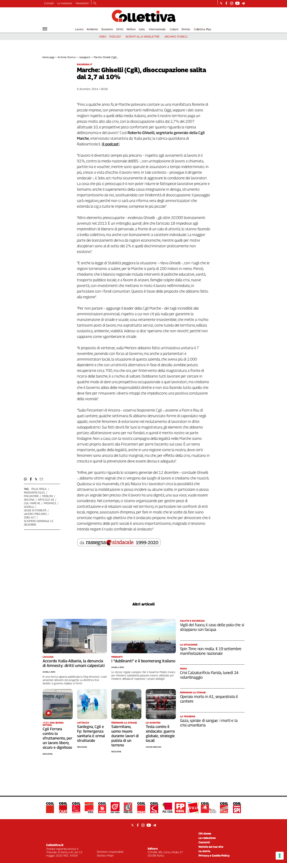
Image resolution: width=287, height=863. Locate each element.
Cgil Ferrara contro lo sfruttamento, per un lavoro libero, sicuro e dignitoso (57, 738)
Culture (174, 29)
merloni (47, 496)
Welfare (131, 29)
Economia (107, 29)
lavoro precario (35, 513)
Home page (48, 57)
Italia (142, 29)
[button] (25, 479)
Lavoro (79, 29)
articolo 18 (46, 499)
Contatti (49, 3)
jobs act (30, 517)
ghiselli (29, 506)
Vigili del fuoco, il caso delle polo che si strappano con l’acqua (212, 627)
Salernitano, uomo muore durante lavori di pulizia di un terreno (125, 735)
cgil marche (32, 503)
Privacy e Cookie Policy (214, 855)
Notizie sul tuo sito (211, 846)
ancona (29, 499)
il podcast (110, 144)
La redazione (64, 3)
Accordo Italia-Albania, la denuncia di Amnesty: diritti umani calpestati (74, 663)
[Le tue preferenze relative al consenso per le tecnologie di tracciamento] (280, 856)
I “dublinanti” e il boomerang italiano (143, 661)
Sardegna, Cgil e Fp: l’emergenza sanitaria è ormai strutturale (91, 733)
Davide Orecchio (153, 747)
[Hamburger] (44, 28)
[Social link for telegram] (243, 3)
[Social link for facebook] (226, 3)
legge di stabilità (35, 510)
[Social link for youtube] (237, 3)
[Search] (94, 3)
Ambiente (92, 29)
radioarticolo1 (34, 492)
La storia (204, 851)
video (102, 36)
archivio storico (176, 36)
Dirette (186, 29)
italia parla (39, 489)
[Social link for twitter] (221, 3)
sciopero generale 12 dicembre (38, 522)
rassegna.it (84, 57)
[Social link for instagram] (231, 3)
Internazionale (157, 29)
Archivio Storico (66, 57)
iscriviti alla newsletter (142, 36)
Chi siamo (205, 833)
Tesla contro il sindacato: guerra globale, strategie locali (160, 733)
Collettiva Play (202, 29)
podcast (115, 36)
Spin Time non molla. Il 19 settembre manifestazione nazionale (210, 651)
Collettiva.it (54, 845)
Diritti (119, 29)
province (50, 503)
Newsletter (82, 3)
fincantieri (31, 496)
